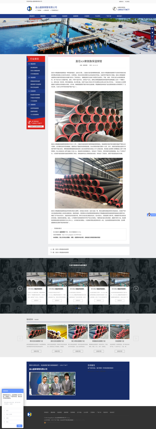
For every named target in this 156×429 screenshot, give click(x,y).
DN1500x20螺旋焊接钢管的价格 (60, 279)
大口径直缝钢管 (35, 114)
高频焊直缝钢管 (35, 108)
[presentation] (20, 288)
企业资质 (86, 412)
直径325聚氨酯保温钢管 (62, 252)
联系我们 (119, 16)
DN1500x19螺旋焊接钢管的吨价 (81, 279)
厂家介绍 (108, 16)
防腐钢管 (53, 16)
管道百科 (30, 319)
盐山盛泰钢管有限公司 (46, 7)
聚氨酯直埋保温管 (35, 81)
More (127, 320)
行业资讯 (97, 16)
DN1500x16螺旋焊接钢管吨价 (122, 279)
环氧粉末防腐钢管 (35, 97)
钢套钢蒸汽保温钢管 (36, 84)
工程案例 (86, 16)
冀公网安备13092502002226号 (53, 422)
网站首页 (32, 16)
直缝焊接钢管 (34, 111)
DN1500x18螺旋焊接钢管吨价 (101, 279)
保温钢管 (64, 16)
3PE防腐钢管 (34, 101)
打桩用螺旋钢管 (35, 74)
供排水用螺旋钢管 (35, 70)
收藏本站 (121, 1)
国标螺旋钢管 (34, 67)
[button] (76, 308)
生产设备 (79, 412)
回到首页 (46, 412)
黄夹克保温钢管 (35, 87)
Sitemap (68, 417)
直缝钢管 (75, 16)
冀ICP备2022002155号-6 (79, 420)
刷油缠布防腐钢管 (35, 94)
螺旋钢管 (43, 16)
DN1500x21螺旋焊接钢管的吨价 (40, 279)
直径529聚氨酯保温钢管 (62, 249)
